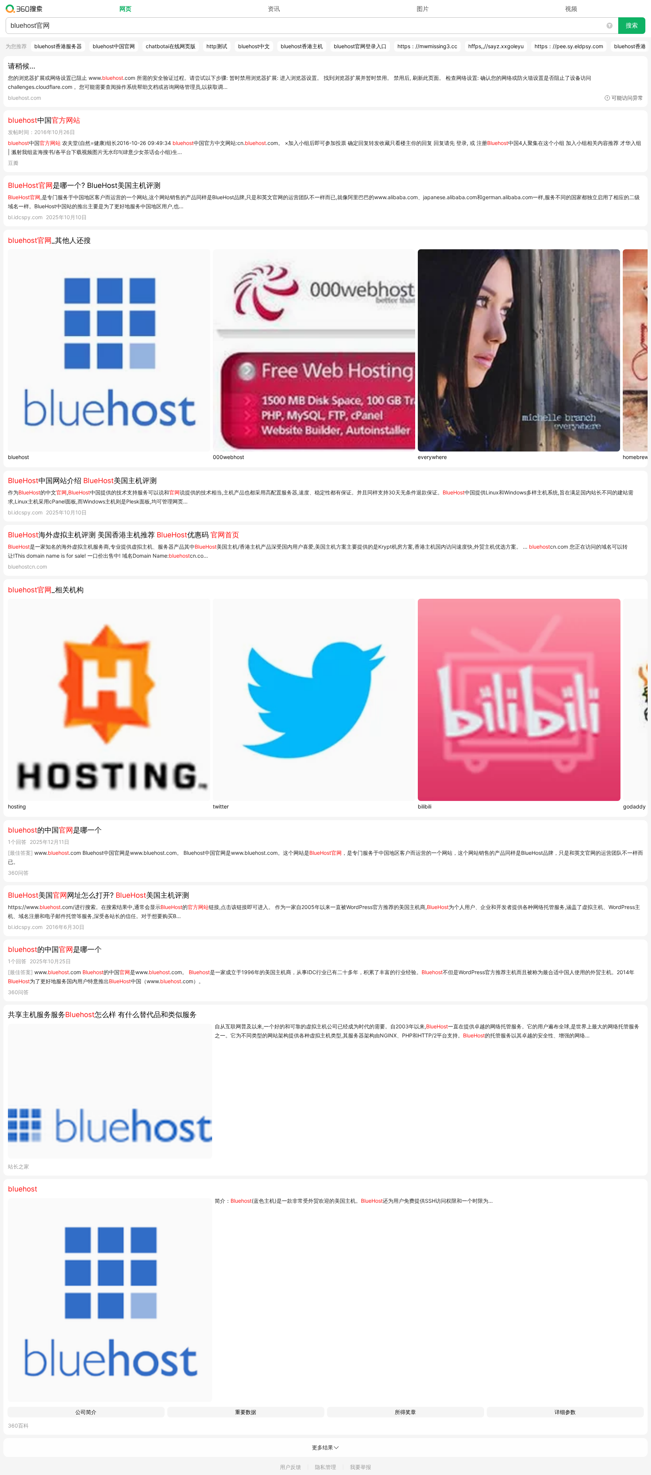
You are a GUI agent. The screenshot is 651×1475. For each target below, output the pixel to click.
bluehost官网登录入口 (360, 46)
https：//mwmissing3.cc (427, 46)
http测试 (216, 46)
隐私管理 (325, 1467)
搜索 (632, 25)
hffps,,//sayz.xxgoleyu (496, 46)
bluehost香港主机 (302, 46)
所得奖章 (405, 1412)
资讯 (274, 8)
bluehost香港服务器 (58, 46)
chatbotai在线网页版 (171, 46)
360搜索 (26, 8)
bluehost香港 (630, 46)
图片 (423, 8)
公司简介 (85, 1412)
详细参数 (565, 1412)
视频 (571, 8)
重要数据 (245, 1412)
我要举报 (360, 1467)
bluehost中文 (254, 46)
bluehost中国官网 (114, 46)
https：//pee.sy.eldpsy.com (569, 46)
